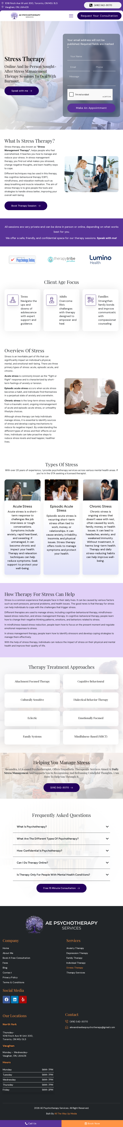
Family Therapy (74, 957)
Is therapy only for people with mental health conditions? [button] (53, 874)
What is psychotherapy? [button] (32, 826)
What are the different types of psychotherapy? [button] (48, 838)
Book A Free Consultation (16, 957)
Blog (5, 967)
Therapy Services (75, 972)
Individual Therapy (76, 962)
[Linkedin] (14, 999)
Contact (7, 972)
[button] (71, 16)
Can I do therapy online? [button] (32, 862)
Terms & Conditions (13, 982)
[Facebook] (6, 999)
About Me (8, 953)
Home (6, 948)
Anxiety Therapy (75, 948)
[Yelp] (23, 999)
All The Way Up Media (65, 1113)
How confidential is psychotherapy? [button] (39, 850)
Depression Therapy (77, 953)
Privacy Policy (10, 977)
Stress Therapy (74, 967)
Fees (5, 962)
